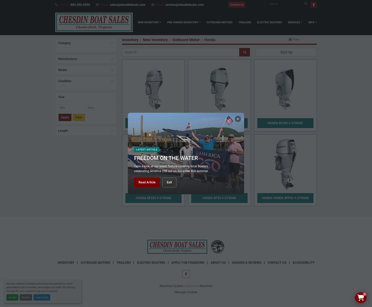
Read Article (147, 182)
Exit (169, 182)
